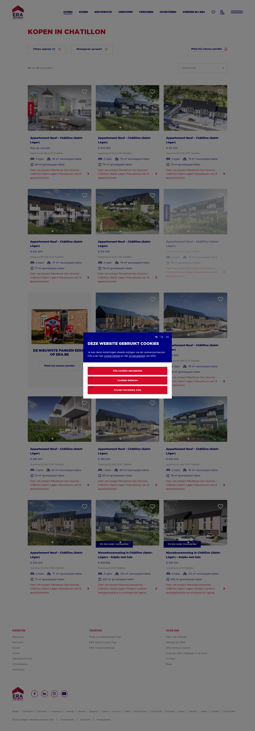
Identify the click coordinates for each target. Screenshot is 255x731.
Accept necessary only (127, 390)
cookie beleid (112, 356)
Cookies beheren (127, 380)
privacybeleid (137, 356)
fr (162, 337)
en (167, 337)
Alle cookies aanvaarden (127, 371)
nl (156, 337)
